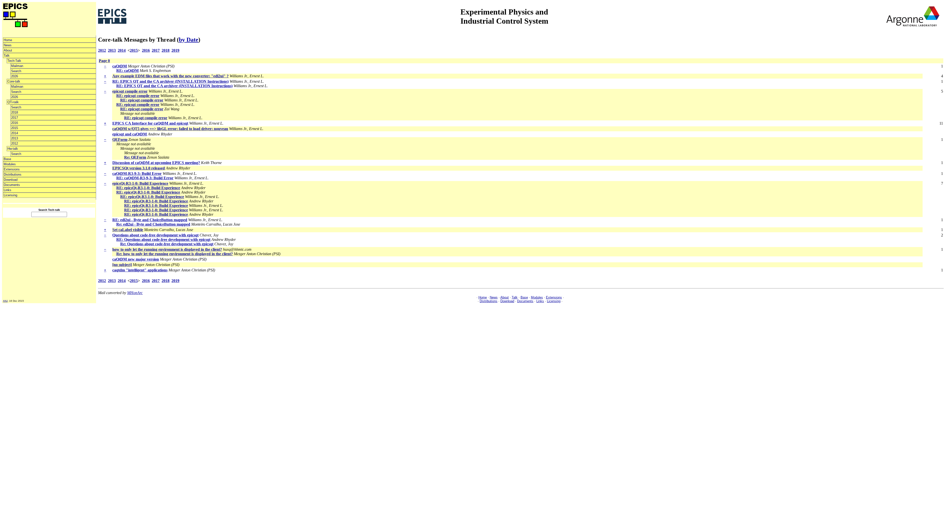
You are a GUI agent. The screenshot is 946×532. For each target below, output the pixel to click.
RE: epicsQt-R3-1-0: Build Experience (148, 188)
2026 (14, 76)
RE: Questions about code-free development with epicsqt (163, 239)
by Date (188, 39)
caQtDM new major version (135, 259)
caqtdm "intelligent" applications (140, 270)
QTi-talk (13, 102)
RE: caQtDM (127, 70)
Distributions (12, 174)
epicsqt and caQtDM (129, 134)
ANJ (5, 300)
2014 (14, 133)
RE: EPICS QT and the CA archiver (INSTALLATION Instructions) (170, 81)
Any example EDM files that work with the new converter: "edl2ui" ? (170, 76)
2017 (14, 117)
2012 (14, 143)
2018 (14, 112)
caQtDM (119, 66)
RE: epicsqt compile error (137, 96)
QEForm (119, 139)
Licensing (10, 195)
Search (16, 71)
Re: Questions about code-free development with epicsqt (166, 244)
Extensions (12, 169)
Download (10, 180)
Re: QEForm (135, 157)
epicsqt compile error (130, 91)
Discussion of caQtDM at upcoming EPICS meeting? (156, 163)
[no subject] (122, 265)
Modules (10, 164)
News (8, 45)
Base (7, 159)
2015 (14, 128)
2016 (14, 123)
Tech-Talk (14, 61)
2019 (175, 50)
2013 (14, 138)
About (8, 50)
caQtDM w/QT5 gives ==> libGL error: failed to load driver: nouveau (170, 129)
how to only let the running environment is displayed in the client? (167, 249)
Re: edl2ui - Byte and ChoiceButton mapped (153, 224)
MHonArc (135, 293)
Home (8, 40)
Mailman (17, 66)
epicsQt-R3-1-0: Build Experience (140, 183)
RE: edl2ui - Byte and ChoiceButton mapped (149, 220)
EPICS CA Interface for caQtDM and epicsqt (150, 123)
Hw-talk (12, 148)
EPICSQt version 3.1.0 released (138, 168)
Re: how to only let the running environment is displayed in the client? (174, 254)
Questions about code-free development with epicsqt (155, 235)
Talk (7, 55)
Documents (12, 185)
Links (7, 190)
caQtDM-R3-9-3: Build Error (137, 173)
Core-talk (13, 81)
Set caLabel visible (127, 230)
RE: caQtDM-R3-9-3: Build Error (144, 178)
